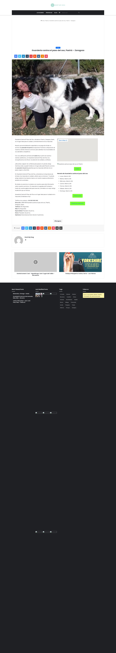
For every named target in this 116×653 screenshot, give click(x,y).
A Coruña (62, 294)
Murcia (61, 302)
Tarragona (67, 305)
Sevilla (61, 305)
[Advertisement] (58, 34)
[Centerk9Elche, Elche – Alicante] (46, 352)
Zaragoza (58, 221)
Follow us (86, 289)
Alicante (68, 294)
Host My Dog (29, 237)
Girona (74, 297)
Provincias (49, 12)
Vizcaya (68, 307)
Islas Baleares (69, 299)
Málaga (67, 302)
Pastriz (47, 20)
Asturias (74, 294)
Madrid (75, 299)
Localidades (40, 12)
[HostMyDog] (58, 5)
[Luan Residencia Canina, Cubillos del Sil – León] (53, 352)
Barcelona (62, 297)
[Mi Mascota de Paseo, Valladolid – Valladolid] (39, 295)
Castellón (69, 297)
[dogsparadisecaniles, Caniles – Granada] (39, 533)
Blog (55, 12)
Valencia (62, 307)
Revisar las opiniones (77, 203)
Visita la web (77, 196)
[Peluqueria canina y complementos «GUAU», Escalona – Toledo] (53, 471)
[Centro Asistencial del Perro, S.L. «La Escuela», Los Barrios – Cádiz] (39, 471)
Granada (62, 299)
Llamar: (78, 169)
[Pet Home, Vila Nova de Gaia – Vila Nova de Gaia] (53, 590)
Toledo (73, 305)
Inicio (43, 20)
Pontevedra (73, 302)
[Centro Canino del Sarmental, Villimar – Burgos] (46, 590)
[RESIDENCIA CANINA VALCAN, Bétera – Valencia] (46, 471)
